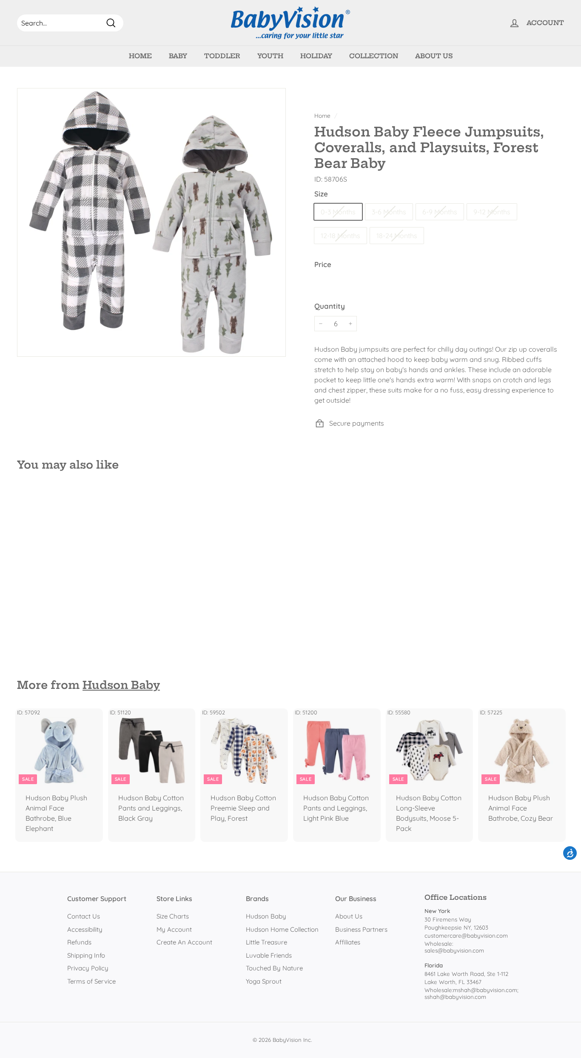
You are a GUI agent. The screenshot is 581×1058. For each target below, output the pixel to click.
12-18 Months (340, 235)
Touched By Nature (274, 968)
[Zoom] (151, 222)
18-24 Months (396, 235)
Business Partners (361, 929)
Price (322, 264)
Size (321, 193)
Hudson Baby (121, 685)
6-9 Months (439, 212)
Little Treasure (266, 942)
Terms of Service (91, 981)
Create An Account (184, 942)
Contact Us (83, 916)
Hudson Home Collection (282, 929)
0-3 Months (338, 212)
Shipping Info (86, 955)
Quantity (329, 305)
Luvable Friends (269, 955)
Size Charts (173, 916)
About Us (434, 56)
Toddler (222, 56)
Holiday (316, 56)
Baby (178, 56)
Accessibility (85, 929)
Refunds (79, 942)
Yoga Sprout (264, 981)
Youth (270, 56)
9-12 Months (491, 212)
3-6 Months (389, 212)
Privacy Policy (87, 968)
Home (140, 56)
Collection (373, 56)
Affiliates (347, 942)
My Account (174, 929)
